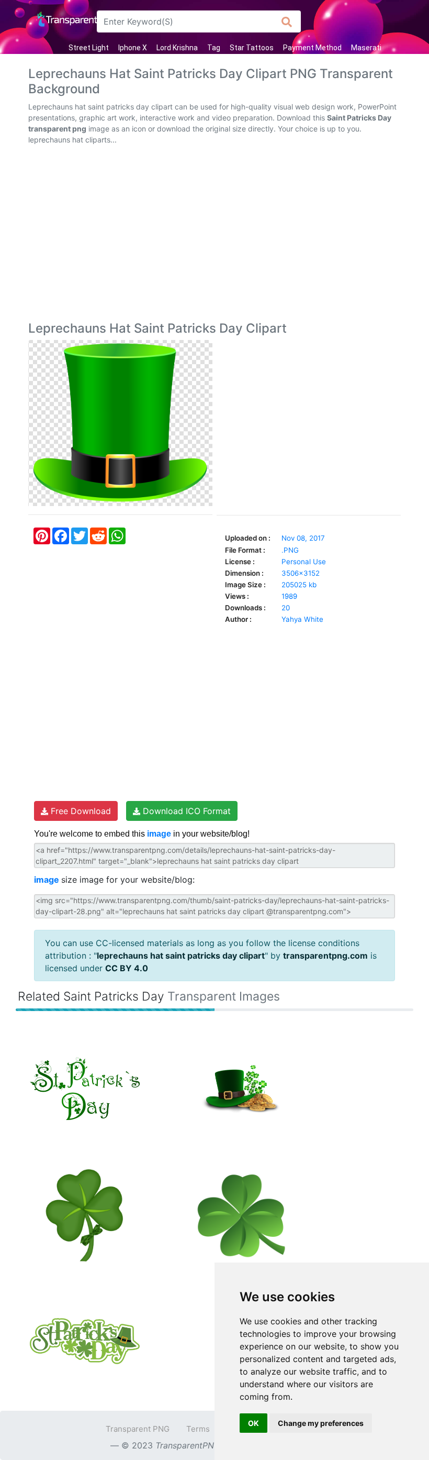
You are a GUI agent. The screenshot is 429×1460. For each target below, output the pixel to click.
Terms (198, 1429)
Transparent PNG (138, 1429)
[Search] (287, 21)
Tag (213, 47)
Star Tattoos (252, 47)
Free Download (79, 811)
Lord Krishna (177, 47)
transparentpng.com (325, 955)
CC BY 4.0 (126, 968)
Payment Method (312, 47)
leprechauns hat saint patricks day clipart (181, 955)
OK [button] (253, 1423)
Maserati (366, 47)
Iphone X (132, 47)
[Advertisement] (214, 235)
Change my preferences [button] (321, 1423)
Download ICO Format (185, 811)
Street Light (89, 47)
